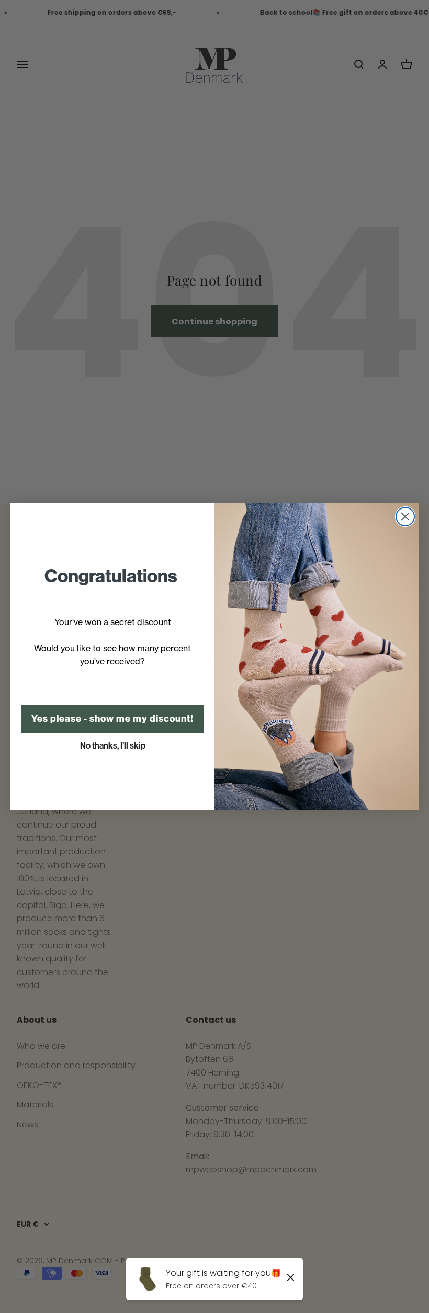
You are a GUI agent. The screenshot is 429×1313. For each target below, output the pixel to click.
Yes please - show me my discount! (112, 719)
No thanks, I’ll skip (112, 746)
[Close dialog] (405, 516)
